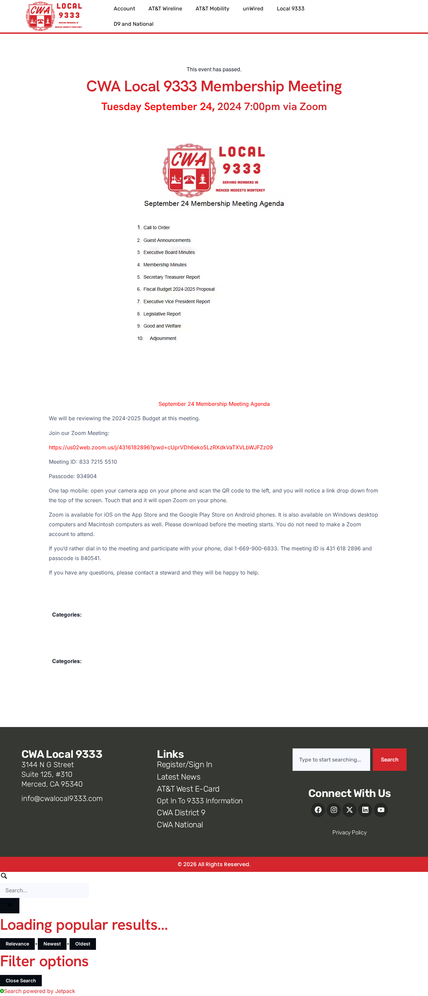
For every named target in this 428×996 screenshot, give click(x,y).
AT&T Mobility (212, 8)
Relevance (17, 943)
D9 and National (133, 24)
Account (124, 8)
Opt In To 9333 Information (200, 800)
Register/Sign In (184, 764)
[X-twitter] (349, 810)
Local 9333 (291, 8)
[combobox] (331, 759)
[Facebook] (318, 810)
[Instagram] (334, 810)
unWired (253, 8)
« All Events (64, 55)
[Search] (44, 885)
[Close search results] (9, 905)
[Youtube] (381, 810)
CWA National (180, 824)
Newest (52, 943)
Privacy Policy (349, 832)
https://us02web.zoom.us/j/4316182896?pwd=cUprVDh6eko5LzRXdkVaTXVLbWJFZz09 (161, 447)
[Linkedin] (365, 810)
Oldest (82, 943)
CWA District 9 (181, 812)
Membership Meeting (77, 624)
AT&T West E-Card (188, 789)
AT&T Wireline (165, 8)
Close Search (21, 980)
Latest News (178, 777)
